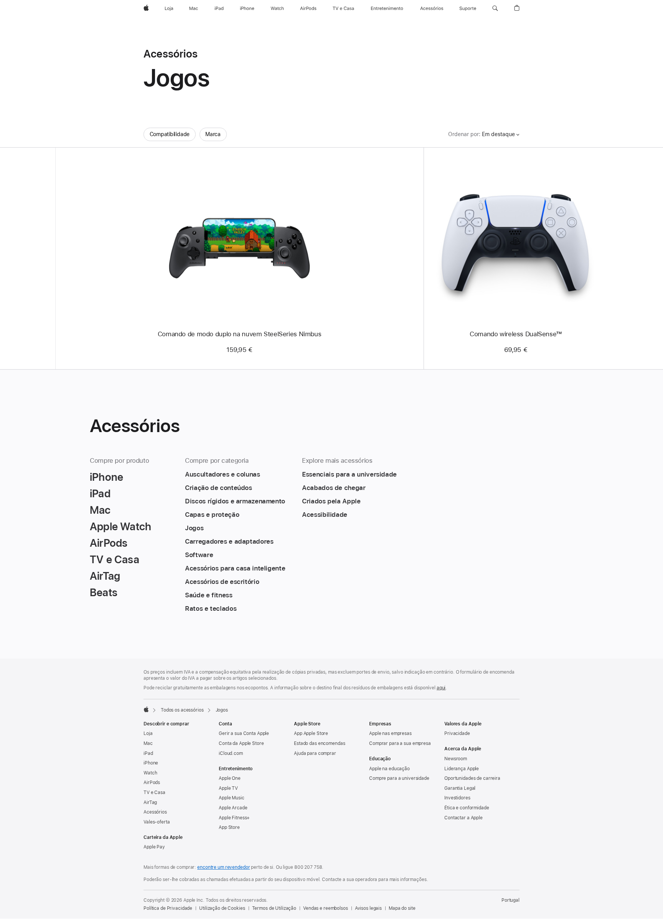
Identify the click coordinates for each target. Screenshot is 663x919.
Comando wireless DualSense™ (516, 334)
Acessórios (155, 812)
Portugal (510, 900)
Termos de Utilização (274, 908)
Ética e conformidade (466, 807)
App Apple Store (311, 733)
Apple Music (231, 798)
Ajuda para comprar (315, 753)
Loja (148, 733)
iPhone (150, 763)
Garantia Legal (459, 788)
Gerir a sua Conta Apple (244, 733)
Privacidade (457, 733)
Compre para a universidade (399, 778)
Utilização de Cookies (222, 908)
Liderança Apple (461, 768)
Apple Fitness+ (234, 817)
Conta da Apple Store (241, 743)
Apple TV (228, 788)
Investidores (457, 798)
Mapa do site (402, 908)
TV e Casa (154, 792)
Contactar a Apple (463, 817)
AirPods (151, 782)
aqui (441, 687)
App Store (229, 827)
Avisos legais (368, 908)
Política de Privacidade (167, 908)
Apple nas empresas (390, 733)
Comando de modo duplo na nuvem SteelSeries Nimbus (240, 334)
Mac (148, 743)
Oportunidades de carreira (472, 778)
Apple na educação (389, 768)
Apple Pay (154, 847)
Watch (150, 773)
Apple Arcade (233, 807)
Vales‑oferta (156, 822)
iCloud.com (231, 753)
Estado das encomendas (319, 743)
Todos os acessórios (182, 710)
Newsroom (455, 758)
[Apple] (146, 709)
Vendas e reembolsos (325, 908)
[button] (495, 8)
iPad (148, 753)
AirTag (150, 802)
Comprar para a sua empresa (400, 743)
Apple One (230, 778)
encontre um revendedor (223, 867)
